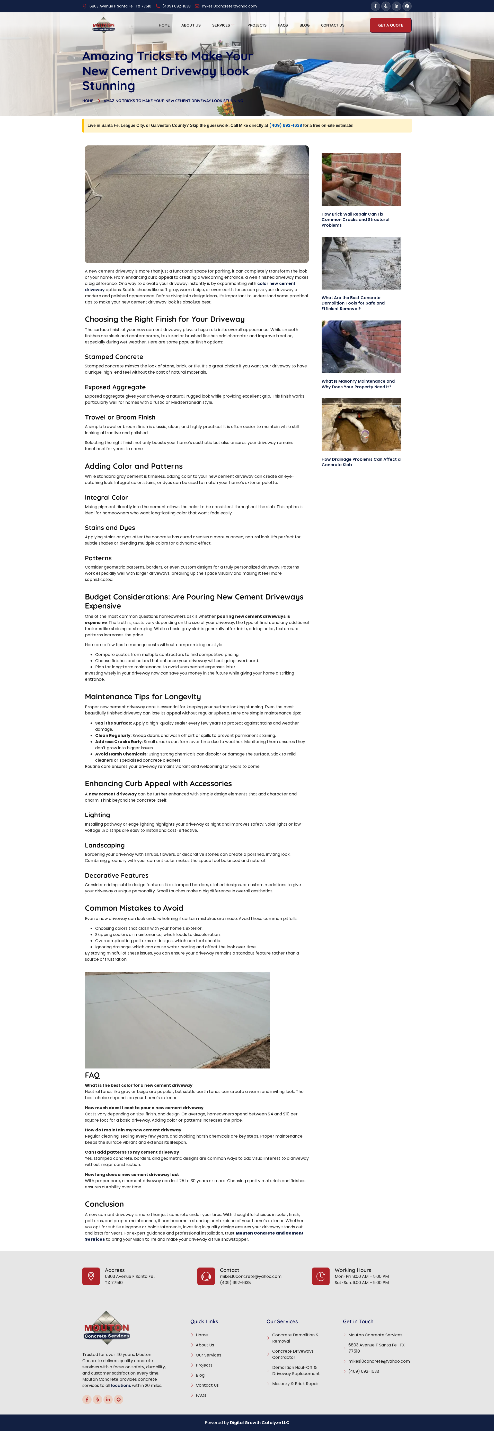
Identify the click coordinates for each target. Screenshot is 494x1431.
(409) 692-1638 (285, 125)
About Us (191, 25)
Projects (257, 25)
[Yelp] (386, 6)
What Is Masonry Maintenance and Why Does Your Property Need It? (358, 384)
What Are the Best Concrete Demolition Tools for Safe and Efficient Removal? (353, 303)
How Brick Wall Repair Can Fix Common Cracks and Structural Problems (355, 219)
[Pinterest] (407, 6)
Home (164, 25)
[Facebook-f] (375, 6)
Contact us (333, 25)
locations (121, 1385)
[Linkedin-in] (396, 6)
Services (221, 25)
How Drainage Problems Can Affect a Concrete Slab (361, 462)
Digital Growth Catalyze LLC (259, 1423)
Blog (304, 25)
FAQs (283, 25)
